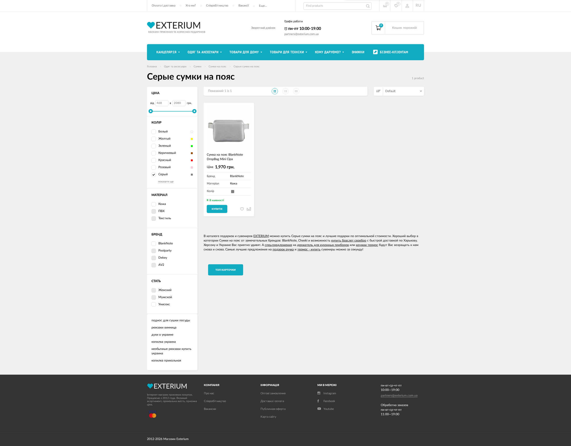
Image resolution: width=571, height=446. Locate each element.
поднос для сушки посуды (170, 320)
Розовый (164, 167)
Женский (165, 290)
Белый (163, 131)
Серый (163, 174)
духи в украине (162, 334)
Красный (164, 160)
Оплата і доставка (163, 5)
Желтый (164, 138)
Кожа (162, 204)
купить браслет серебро (348, 240)
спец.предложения (278, 245)
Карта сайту (268, 416)
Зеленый (164, 145)
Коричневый (167, 153)
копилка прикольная (166, 360)
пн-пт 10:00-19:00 (304, 29)
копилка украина (163, 341)
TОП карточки (225, 270)
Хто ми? (191, 5)
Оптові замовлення (273, 393)
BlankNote (165, 243)
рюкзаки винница (163, 327)
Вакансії (243, 5)
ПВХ (161, 211)
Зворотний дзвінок (263, 28)
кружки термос (367, 245)
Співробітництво (217, 5)
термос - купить (309, 249)
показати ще (166, 181)
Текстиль (164, 218)
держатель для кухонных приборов (323, 245)
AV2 (161, 264)
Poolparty (165, 250)
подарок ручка (283, 249)
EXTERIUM (261, 236)
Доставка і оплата (272, 401)
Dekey (162, 257)
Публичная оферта (273, 409)
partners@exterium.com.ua (301, 34)
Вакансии (210, 409)
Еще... (263, 5)
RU (418, 6)
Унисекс (164, 304)
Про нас (209, 393)
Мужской (165, 297)
